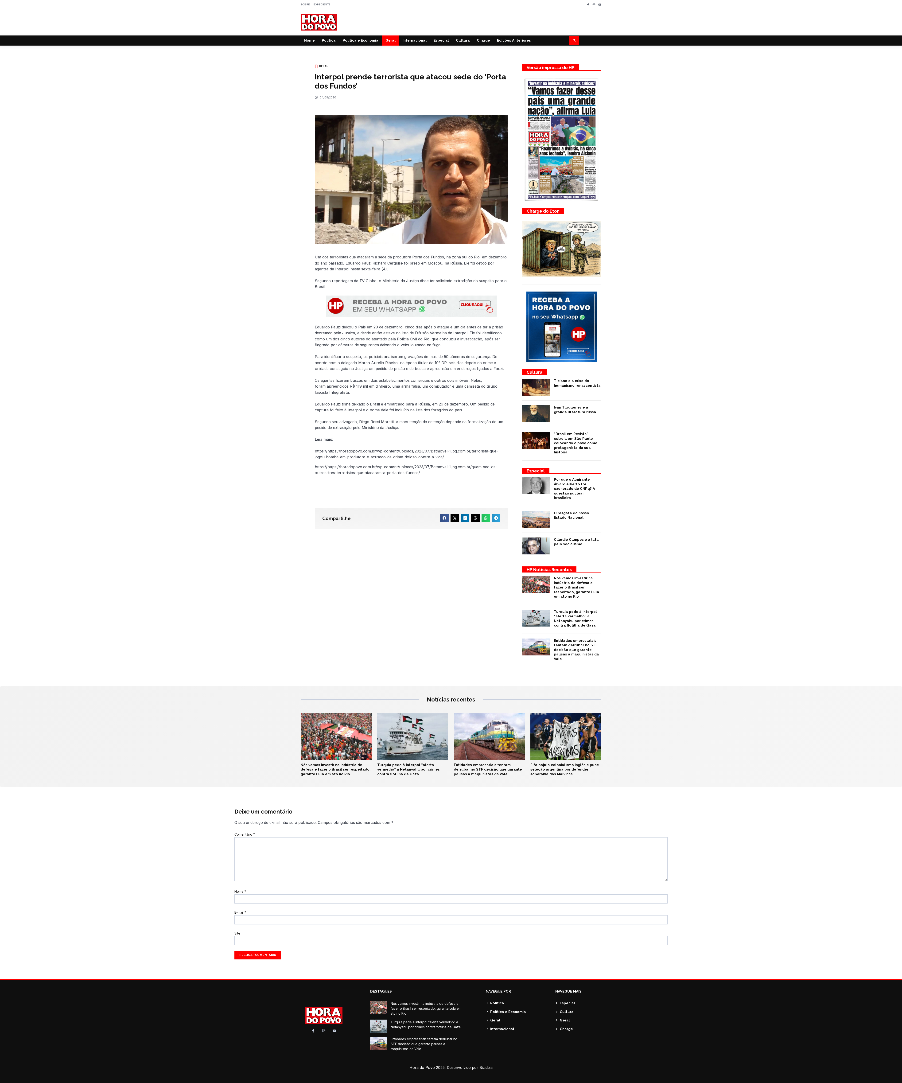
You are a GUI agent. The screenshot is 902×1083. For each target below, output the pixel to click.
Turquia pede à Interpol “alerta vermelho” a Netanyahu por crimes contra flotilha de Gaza (575, 619)
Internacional (415, 40)
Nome (240, 891)
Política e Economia (360, 40)
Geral (390, 40)
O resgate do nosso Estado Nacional (571, 515)
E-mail (240, 912)
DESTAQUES (381, 991)
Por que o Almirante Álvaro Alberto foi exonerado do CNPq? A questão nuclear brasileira (574, 488)
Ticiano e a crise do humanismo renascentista (577, 383)
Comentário (244, 834)
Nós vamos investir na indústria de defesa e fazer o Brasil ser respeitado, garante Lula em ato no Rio (576, 587)
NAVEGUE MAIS (568, 991)
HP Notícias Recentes (549, 569)
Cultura (463, 40)
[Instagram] (593, 4)
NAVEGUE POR (498, 991)
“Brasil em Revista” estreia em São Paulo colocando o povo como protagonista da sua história (575, 443)
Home (309, 40)
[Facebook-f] (588, 4)
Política (329, 40)
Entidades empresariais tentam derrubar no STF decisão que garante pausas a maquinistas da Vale (576, 650)
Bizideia (486, 1067)
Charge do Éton (543, 211)
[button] (574, 40)
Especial (441, 40)
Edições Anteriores (514, 40)
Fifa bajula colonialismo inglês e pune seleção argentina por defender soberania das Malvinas (564, 769)
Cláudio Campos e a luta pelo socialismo (576, 542)
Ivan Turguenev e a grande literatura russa (575, 409)
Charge (483, 40)
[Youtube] (599, 4)
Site (237, 933)
